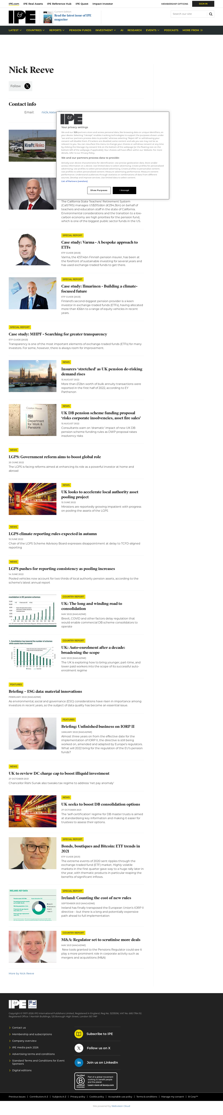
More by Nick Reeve (21, 973)
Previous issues (17, 1096)
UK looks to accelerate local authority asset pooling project (99, 494)
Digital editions (22, 1070)
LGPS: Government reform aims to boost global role (55, 456)
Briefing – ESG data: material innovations (45, 691)
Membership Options (174, 4)
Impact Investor (103, 3)
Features (16, 684)
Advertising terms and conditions (33, 1054)
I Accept (124, 190)
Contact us (19, 1027)
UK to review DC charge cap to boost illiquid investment (59, 773)
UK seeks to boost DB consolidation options (100, 804)
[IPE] (22, 22)
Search (210, 14)
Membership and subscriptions (32, 1034)
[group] (191, 30)
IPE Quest (82, 3)
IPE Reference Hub (59, 3)
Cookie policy (96, 1096)
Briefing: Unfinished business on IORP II (97, 726)
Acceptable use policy (120, 1096)
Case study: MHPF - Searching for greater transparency (58, 334)
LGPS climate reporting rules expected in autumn (53, 533)
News (66, 362)
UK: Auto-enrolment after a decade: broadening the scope (93, 650)
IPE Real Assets (33, 3)
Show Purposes (98, 190)
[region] (112, 155)
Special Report (72, 235)
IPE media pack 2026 (25, 1047)
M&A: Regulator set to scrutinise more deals (100, 939)
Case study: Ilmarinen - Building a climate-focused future (99, 289)
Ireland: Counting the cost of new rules (96, 897)
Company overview (24, 1040)
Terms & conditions (146, 1096)
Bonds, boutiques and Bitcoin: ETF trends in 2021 (100, 849)
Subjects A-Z (59, 1096)
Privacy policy (77, 1096)
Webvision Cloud (121, 1106)
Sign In (203, 3)
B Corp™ (193, 1096)
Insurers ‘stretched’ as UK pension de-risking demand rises (101, 372)
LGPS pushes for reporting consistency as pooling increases (62, 568)
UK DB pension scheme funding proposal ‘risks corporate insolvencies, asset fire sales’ (101, 415)
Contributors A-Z (39, 1096)
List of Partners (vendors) (74, 181)
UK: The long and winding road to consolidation (91, 606)
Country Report (73, 596)
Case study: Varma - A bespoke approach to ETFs (99, 245)
